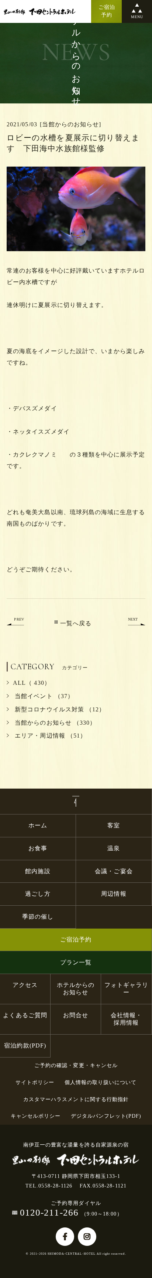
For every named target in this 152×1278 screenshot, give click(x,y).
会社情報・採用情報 (126, 1019)
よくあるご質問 (25, 1015)
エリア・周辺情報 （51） (49, 735)
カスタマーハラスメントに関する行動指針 (76, 1099)
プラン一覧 (75, 962)
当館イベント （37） (43, 696)
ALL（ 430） (31, 683)
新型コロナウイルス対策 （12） (59, 709)
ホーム (37, 825)
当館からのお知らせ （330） (54, 723)
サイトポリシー (34, 1082)
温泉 (113, 848)
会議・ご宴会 (113, 871)
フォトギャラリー (126, 988)
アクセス (25, 985)
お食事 (37, 848)
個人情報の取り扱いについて (101, 1082)
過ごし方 (37, 894)
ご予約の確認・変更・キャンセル (76, 1065)
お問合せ (75, 1015)
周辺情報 (113, 894)
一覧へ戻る (75, 623)
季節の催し (37, 916)
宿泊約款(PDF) (25, 1045)
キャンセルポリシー (36, 1116)
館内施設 (40, 871)
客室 (113, 825)
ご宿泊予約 (75, 939)
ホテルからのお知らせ (75, 988)
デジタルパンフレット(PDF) (106, 1116)
